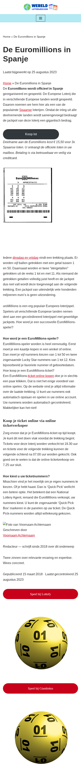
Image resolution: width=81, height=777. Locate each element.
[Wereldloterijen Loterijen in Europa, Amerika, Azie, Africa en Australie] (40, 7)
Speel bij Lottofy (40, 594)
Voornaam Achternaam (19, 535)
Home (6, 36)
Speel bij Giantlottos (40, 688)
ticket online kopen (41, 376)
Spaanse (25, 110)
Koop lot (31, 134)
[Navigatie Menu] (40, 18)
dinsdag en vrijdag (25, 257)
